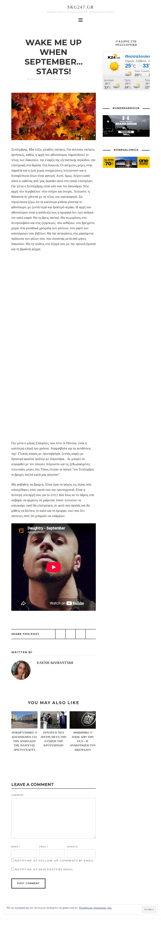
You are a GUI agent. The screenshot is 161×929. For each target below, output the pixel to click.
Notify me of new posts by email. (44, 869)
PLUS (76, 79)
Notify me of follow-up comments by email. (55, 860)
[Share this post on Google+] (80, 634)
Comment (17, 795)
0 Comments (57, 79)
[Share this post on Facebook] (60, 634)
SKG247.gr (80, 7)
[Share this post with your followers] (70, 634)
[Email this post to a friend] (90, 634)
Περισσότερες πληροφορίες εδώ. (95, 907)
